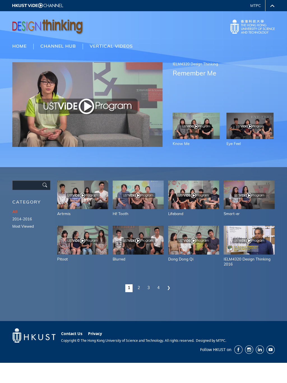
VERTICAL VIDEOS (111, 46)
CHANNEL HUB (58, 46)
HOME (19, 46)
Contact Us (71, 333)
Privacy (95, 333)
